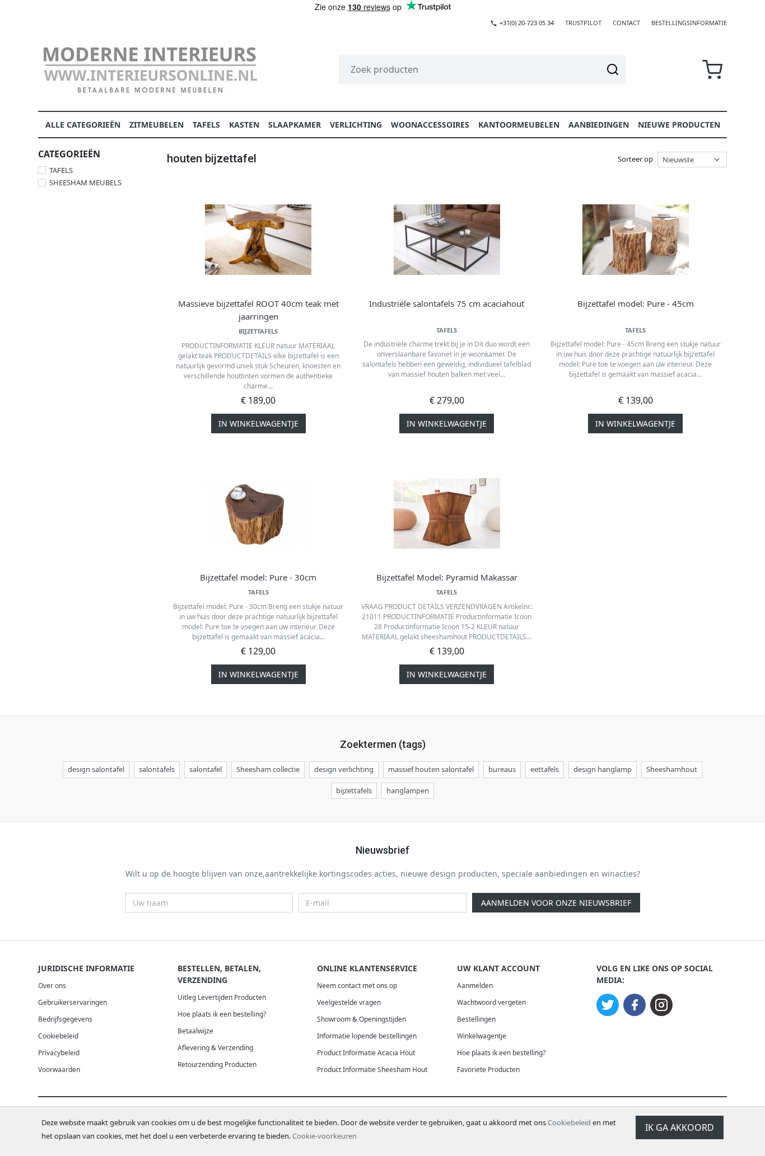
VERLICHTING (356, 124)
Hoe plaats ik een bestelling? (222, 1014)
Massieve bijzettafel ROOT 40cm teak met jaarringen (258, 310)
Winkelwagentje (481, 1036)
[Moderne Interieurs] (150, 69)
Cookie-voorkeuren (324, 1136)
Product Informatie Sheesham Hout (372, 1069)
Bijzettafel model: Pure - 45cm (635, 303)
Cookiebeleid (569, 1122)
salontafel (205, 769)
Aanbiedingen (598, 124)
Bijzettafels (258, 331)
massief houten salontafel (431, 769)
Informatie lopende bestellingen (367, 1036)
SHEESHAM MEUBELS (85, 182)
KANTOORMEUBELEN (518, 124)
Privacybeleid (59, 1052)
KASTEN (244, 124)
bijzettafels (354, 790)
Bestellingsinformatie (689, 22)
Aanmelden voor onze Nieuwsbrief (556, 902)
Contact (626, 22)
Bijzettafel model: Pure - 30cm (258, 577)
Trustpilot (583, 22)
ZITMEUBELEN (156, 124)
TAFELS (206, 124)
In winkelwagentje (258, 423)
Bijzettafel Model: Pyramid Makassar (446, 577)
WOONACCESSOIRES (430, 124)
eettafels (544, 769)
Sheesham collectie (268, 769)
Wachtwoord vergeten (491, 1002)
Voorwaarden (59, 1069)
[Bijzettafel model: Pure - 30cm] (258, 513)
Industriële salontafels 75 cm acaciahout (446, 303)
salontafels (157, 769)
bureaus (502, 769)
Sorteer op (635, 159)
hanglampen (407, 790)
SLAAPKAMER (294, 124)
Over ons (52, 985)
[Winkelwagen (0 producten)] (712, 70)
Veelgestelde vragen (349, 1002)
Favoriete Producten (488, 1069)
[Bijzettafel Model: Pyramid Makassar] (447, 513)
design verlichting (344, 769)
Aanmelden (475, 985)
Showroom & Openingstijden (361, 1019)
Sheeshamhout (671, 769)
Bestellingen (476, 1019)
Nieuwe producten (679, 124)
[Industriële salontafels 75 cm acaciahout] (447, 239)
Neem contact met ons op (357, 985)
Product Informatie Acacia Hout (366, 1052)
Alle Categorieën (82, 124)
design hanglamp (602, 769)
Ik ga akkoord (679, 1127)
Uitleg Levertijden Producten (222, 997)
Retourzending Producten (217, 1064)
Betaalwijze (195, 1031)
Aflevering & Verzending (215, 1047)
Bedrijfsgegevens (65, 1019)
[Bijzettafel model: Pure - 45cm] (635, 239)
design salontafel (96, 769)
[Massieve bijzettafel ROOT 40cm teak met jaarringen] (258, 239)
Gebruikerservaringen (72, 1002)
